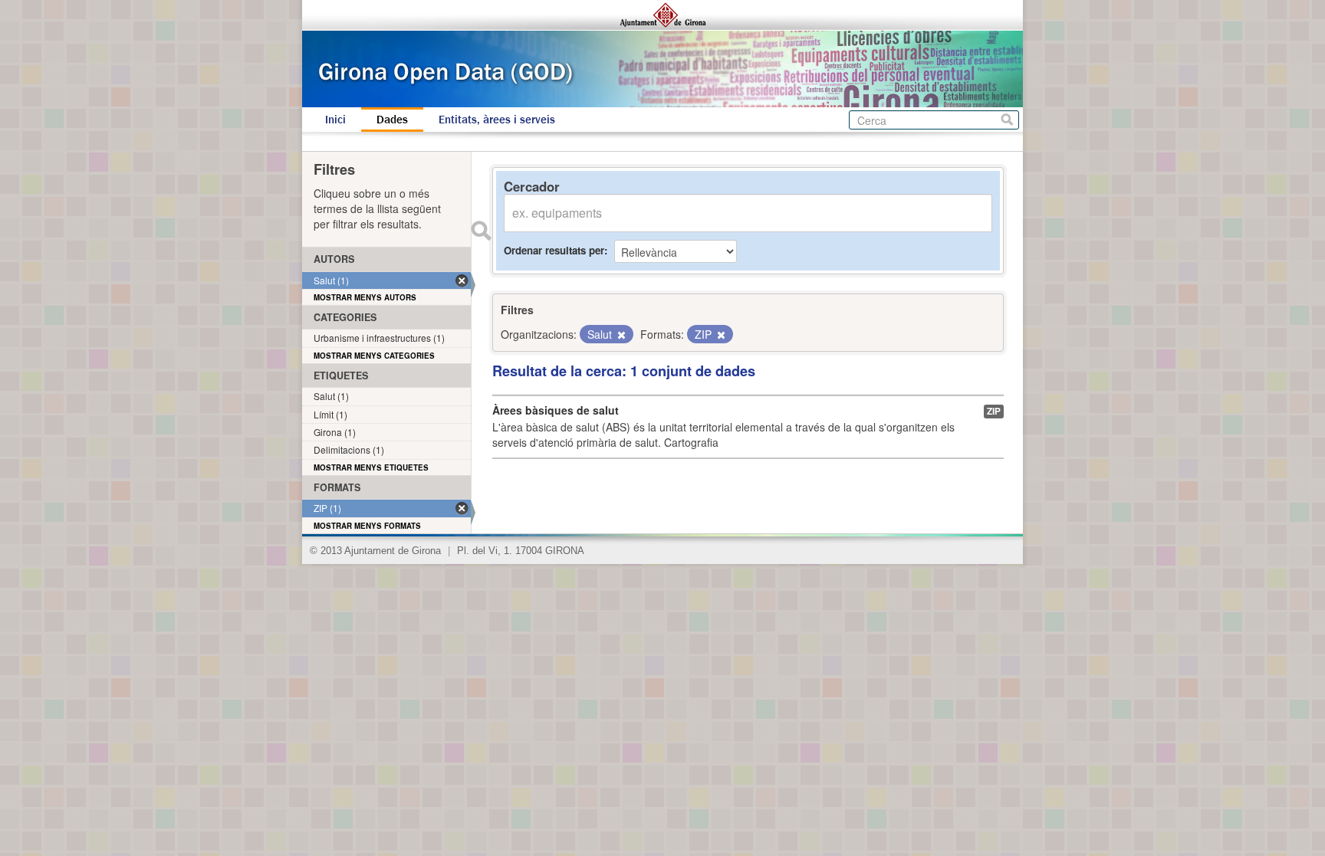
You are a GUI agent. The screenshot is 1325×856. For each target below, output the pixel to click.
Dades (392, 119)
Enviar (480, 230)
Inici (335, 119)
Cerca (1007, 119)
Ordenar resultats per (554, 250)
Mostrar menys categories (374, 355)
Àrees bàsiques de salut (555, 410)
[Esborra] (620, 335)
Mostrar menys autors (365, 297)
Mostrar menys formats (367, 525)
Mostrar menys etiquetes (371, 467)
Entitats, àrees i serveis (497, 119)
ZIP (994, 411)
